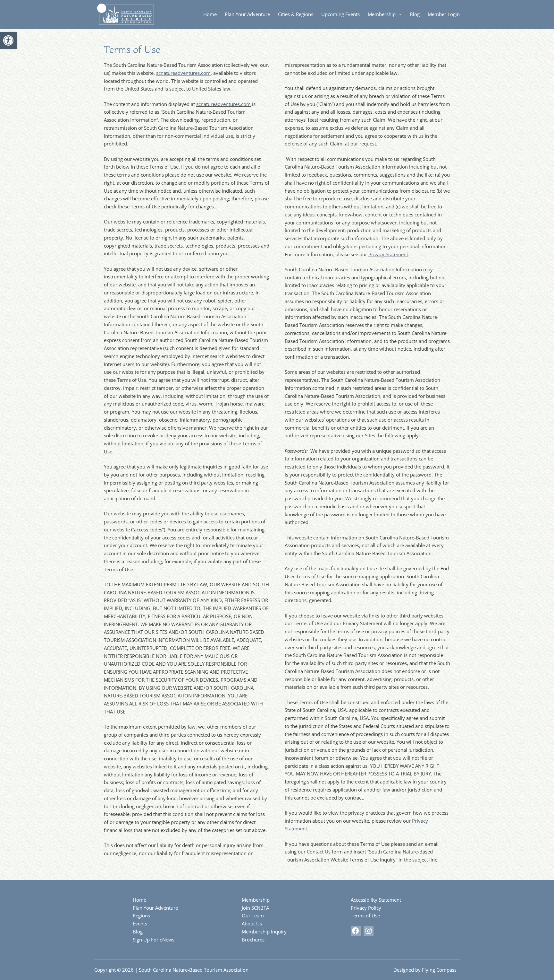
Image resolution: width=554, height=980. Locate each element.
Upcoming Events (340, 14)
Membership (382, 14)
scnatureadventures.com (183, 73)
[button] (8, 40)
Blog (415, 14)
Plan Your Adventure (247, 14)
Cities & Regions (295, 14)
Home (210, 14)
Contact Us (319, 851)
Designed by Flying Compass (425, 970)
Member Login (444, 14)
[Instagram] (369, 931)
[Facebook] (356, 931)
